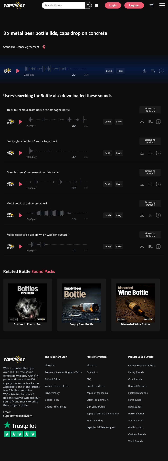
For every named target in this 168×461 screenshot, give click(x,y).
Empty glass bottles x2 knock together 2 (32, 141)
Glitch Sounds (136, 427)
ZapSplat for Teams (97, 392)
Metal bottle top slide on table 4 (27, 203)
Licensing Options (150, 110)
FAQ (89, 379)
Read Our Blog (95, 420)
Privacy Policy (52, 392)
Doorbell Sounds (137, 386)
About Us (92, 365)
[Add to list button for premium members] (153, 71)
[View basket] (151, 5)
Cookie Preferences (55, 406)
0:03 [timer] (74, 188)
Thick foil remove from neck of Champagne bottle (38, 110)
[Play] (18, 71)
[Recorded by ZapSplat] (7, 71)
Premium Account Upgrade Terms (63, 372)
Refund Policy (52, 379)
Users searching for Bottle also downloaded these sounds (57, 96)
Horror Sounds (136, 413)
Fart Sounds (134, 399)
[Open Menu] (162, 5)
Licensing (50, 365)
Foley (120, 70)
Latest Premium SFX (97, 399)
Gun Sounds (135, 379)
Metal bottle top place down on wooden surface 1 (38, 235)
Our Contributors (96, 406)
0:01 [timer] (74, 74)
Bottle (109, 70)
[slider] (56, 68)
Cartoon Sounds (137, 434)
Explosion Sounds (138, 392)
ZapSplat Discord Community (103, 413)
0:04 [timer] (74, 125)
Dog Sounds (135, 406)
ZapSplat (29, 74)
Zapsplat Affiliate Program (101, 427)
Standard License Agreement (21, 47)
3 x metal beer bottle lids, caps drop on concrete (55, 33)
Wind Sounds (135, 441)
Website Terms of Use (57, 386)
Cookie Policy (52, 399)
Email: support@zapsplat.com (17, 414)
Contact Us (92, 372)
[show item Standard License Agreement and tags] (161, 71)
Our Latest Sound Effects (142, 365)
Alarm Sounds (136, 420)
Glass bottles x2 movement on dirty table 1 (34, 172)
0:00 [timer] (86, 74)
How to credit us (96, 386)
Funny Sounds (136, 372)
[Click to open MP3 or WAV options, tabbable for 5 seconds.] (144, 71)
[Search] (88, 5)
